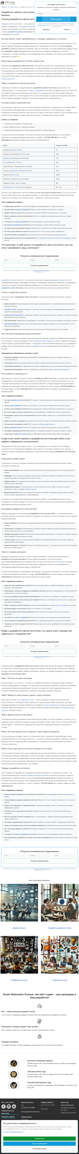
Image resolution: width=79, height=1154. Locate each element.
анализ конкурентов (50, 705)
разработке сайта (8, 288)
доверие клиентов (60, 235)
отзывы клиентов (7, 79)
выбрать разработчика (14, 225)
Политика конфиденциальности (41, 270)
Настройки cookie (39, 1149)
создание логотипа (27, 700)
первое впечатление (29, 27)
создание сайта (7, 24)
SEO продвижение (9, 162)
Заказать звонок (8, 1117)
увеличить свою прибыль (43, 341)
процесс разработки (23, 209)
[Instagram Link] (9, 1106)
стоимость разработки (36, 90)
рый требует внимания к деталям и (37, 775)
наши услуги (61, 562)
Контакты (44, 1109)
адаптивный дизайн (10, 324)
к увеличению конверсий (61, 369)
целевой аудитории (15, 315)
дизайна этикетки (16, 150)
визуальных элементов (59, 280)
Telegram (67, 29)
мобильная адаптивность (47, 424)
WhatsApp (46, 29)
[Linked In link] (14, 1106)
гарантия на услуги (21, 434)
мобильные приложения (47, 238)
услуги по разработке (62, 605)
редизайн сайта (16, 427)
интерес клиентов (30, 489)
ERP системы (15, 175)
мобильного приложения (19, 171)
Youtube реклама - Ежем (11, 187)
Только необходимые (39, 1144)
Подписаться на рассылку (7, 1112)
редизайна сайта (37, 346)
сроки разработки (16, 405)
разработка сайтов (15, 32)
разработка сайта (8, 158)
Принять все (39, 1139)
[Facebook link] (3, 1106)
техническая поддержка (63, 238)
